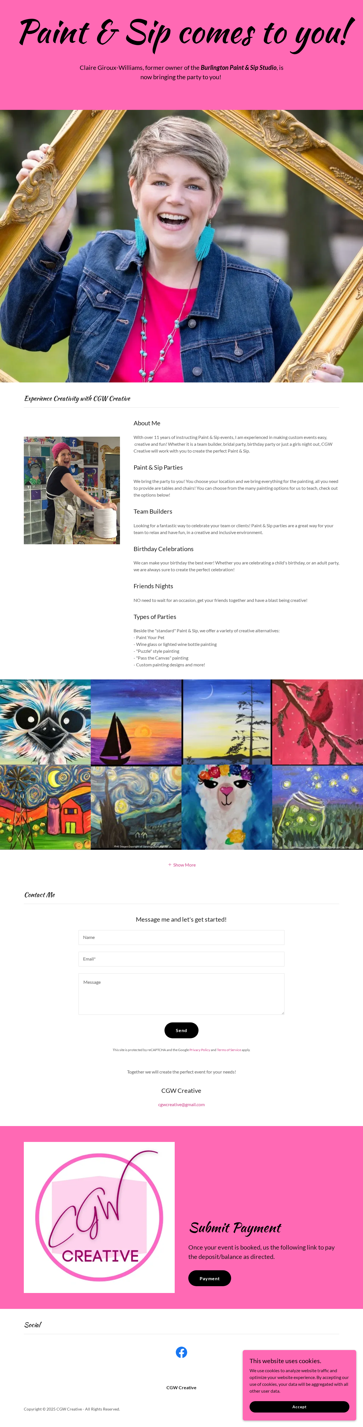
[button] (182, 864)
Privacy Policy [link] (199, 1050)
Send (181, 1030)
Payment (210, 1278)
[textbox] (181, 937)
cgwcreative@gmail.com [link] (181, 1104)
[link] (181, 1353)
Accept (299, 1406)
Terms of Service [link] (229, 1050)
